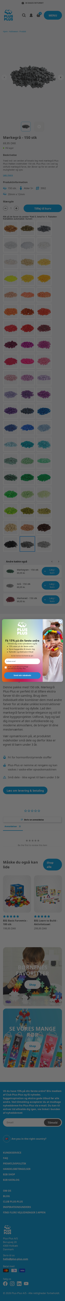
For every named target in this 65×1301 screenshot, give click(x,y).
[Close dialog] (60, 622)
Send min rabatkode (22, 675)
